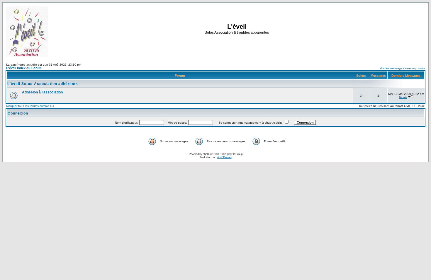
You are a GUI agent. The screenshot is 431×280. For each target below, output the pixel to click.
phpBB (207, 154)
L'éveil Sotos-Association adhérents (42, 84)
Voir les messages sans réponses (402, 68)
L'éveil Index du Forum (24, 68)
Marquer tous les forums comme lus (30, 105)
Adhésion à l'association (42, 92)
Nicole (403, 97)
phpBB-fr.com (224, 157)
